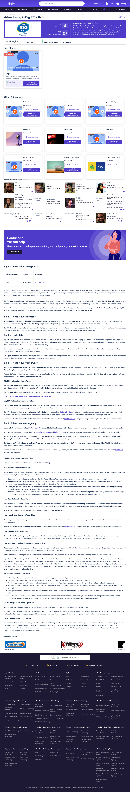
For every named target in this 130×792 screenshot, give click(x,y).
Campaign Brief (40, 676)
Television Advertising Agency (118, 769)
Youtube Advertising (26, 713)
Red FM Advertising (72, 710)
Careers (22, 689)
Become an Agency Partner (26, 677)
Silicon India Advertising (69, 740)
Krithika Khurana (55, 756)
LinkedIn (83, 680)
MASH (37, 680)
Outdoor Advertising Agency (102, 775)
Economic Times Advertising (55, 737)
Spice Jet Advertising (118, 711)
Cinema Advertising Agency (102, 764)
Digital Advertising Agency (117, 753)
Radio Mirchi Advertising (70, 705)
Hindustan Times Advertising (55, 742)
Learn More (15, 252)
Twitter (68, 680)
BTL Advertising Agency (101, 780)
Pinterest (83, 683)
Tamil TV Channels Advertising (56, 711)
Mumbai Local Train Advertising (102, 737)
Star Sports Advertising (42, 722)
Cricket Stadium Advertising (101, 732)
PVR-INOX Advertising (12, 731)
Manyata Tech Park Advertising (117, 737)
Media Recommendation (55, 684)
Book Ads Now (39, 282)
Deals (6, 689)
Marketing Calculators (42, 684)
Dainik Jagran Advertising (39, 742)
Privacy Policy (24, 685)
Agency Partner (95, 665)
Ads (51, 680)
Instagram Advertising (12, 720)
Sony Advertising (55, 715)
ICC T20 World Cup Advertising (87, 753)
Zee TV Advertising (41, 715)
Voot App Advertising (11, 713)
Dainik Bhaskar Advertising (55, 732)
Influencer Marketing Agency (118, 764)
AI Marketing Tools (41, 689)
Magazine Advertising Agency (103, 759)
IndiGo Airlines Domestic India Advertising (116, 717)
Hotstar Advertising (11, 716)
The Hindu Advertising (42, 737)
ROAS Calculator (55, 676)
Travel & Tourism (116, 680)
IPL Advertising (70, 753)
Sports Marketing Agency (116, 775)
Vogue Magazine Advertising (86, 740)
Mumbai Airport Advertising (116, 705)
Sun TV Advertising (56, 705)
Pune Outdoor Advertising (24, 759)
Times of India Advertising (39, 732)
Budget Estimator (40, 692)
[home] (10, 5)
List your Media (24, 682)
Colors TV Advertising (57, 718)
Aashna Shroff (39, 759)
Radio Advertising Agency (116, 759)
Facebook (84, 676)
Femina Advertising (87, 736)
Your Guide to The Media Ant (10, 677)
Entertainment (115, 683)
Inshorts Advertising (26, 716)
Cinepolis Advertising (26, 731)
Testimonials (8, 685)
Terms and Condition (11, 682)
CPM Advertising (25, 704)
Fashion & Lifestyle (117, 676)
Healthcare (99, 691)
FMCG (98, 683)
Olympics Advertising (87, 759)
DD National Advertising (39, 705)
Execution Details (33, 109)
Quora (68, 687)
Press (82, 687)
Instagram (69, 683)
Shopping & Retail (101, 676)
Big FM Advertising (87, 710)
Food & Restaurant (102, 680)
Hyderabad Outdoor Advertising (11, 764)
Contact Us (97, 3)
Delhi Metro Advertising (115, 732)
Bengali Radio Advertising (70, 714)
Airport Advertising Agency (102, 753)
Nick (36, 752)
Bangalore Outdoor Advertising (11, 759)
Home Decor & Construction (115, 691)
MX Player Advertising (27, 709)
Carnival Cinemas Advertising (10, 735)
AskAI (120, 17)
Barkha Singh (39, 756)
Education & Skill (116, 687)
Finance (98, 687)
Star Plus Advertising (41, 718)
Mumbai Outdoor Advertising (10, 753)
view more (37, 79)
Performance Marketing (9, 709)
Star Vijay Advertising (42, 711)
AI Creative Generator (57, 689)
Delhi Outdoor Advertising (24, 753)
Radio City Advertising (88, 714)
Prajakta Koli (54, 752)
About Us (53, 665)
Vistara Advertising (102, 717)
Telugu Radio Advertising (85, 705)
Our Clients (74, 665)
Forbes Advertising (72, 732)
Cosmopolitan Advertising (85, 732)
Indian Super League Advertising (72, 759)
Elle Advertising (71, 736)
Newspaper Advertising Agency (102, 769)
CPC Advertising (10, 704)
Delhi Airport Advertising (100, 711)
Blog (67, 676)
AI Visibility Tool (55, 692)
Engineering (100, 695)
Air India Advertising (102, 705)
